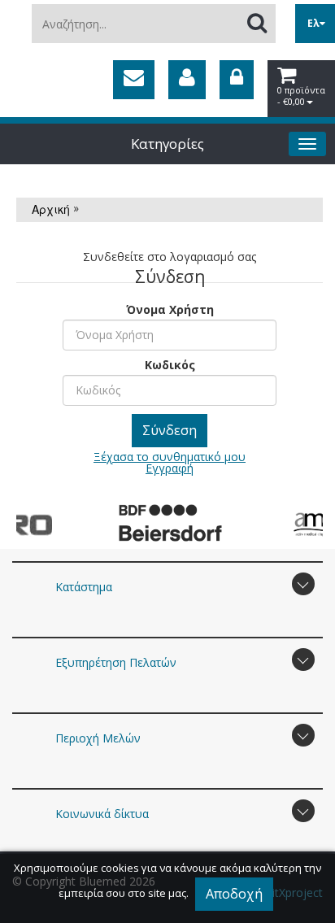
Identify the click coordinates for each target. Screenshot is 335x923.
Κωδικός (170, 364)
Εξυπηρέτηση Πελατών (115, 662)
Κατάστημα (83, 586)
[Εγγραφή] (187, 79)
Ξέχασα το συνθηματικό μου (170, 456)
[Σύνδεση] (237, 79)
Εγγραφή (170, 468)
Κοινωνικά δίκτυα (102, 813)
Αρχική (51, 209)
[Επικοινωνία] (133, 79)
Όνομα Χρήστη (170, 309)
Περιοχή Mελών (98, 738)
